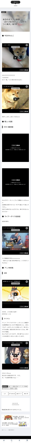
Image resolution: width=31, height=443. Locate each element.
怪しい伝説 (14, 388)
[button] (27, 274)
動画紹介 (6, 386)
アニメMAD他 (12, 386)
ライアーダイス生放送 (22, 386)
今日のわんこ (6, 388)
